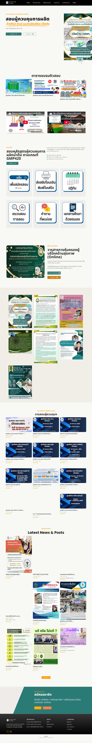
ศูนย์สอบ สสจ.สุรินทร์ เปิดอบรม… (16, 95)
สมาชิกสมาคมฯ (66, 2)
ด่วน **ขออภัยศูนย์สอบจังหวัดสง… (42, 514)
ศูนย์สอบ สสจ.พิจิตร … (67, 621)
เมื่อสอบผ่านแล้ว (47, 2)
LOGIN (74, 2)
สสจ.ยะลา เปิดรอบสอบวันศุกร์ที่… (69, 434)
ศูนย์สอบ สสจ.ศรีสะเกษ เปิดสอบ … (15, 510)
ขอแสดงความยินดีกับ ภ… (67, 647)
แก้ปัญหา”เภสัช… (38, 666)
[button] (65, 38)
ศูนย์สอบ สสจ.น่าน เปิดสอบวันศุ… (42, 434)
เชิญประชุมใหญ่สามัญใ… (13, 574)
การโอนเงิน (69, 729)
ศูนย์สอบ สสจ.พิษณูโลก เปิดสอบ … (69, 485)
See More (46, 677)
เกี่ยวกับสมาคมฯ (36, 2)
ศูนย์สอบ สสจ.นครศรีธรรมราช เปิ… (42, 485)
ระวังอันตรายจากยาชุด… (40, 620)
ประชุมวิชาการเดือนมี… (12, 666)
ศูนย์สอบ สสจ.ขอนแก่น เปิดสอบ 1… (15, 434)
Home (28, 2)
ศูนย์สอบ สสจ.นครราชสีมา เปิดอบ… (70, 99)
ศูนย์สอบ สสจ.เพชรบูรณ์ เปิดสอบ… (15, 459)
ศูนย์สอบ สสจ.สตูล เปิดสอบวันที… (42, 459)
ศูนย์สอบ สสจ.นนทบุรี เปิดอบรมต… (43, 95)
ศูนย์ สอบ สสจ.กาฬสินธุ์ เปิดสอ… (69, 459)
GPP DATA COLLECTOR (40, 574)
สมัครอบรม (69, 724)
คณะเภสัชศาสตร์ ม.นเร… (13, 616)
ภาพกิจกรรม (57, 2)
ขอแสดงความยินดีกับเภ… (67, 574)
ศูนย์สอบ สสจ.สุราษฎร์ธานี (13, 485)
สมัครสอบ (69, 722)
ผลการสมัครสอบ (70, 727)
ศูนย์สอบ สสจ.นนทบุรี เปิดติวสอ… (69, 510)
